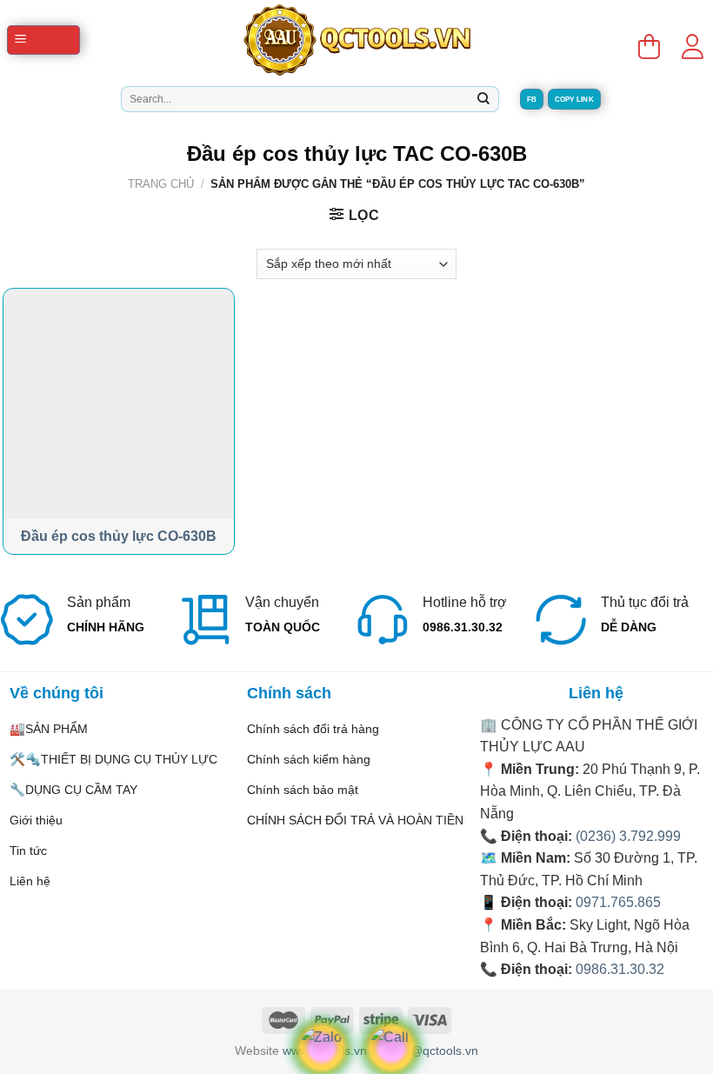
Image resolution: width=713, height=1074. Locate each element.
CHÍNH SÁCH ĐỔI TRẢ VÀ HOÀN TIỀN (355, 820)
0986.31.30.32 (620, 969)
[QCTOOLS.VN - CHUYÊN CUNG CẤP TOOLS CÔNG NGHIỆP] (356, 40)
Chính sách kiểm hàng (308, 759)
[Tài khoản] (692, 40)
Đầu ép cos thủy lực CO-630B (119, 536)
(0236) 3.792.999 (628, 836)
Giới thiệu (36, 820)
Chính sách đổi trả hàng (313, 729)
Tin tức (28, 850)
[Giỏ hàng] (648, 40)
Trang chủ (161, 183)
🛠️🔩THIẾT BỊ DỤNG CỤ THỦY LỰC (113, 759)
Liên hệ (30, 881)
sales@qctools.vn (430, 1050)
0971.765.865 (618, 902)
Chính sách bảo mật (302, 790)
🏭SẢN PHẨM (49, 729)
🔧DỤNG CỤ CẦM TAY (73, 790)
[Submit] (483, 99)
